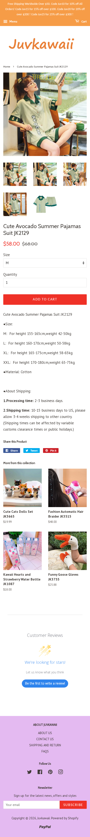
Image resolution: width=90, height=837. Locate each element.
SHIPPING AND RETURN (45, 745)
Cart (84, 21)
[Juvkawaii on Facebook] (39, 773)
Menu (13, 22)
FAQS (45, 751)
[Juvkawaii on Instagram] (60, 773)
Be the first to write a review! (45, 683)
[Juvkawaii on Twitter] (29, 773)
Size (6, 254)
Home (6, 66)
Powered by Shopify (64, 818)
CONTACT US (45, 739)
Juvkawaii (43, 818)
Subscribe (73, 805)
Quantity (10, 274)
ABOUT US (45, 733)
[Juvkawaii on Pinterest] (50, 773)
